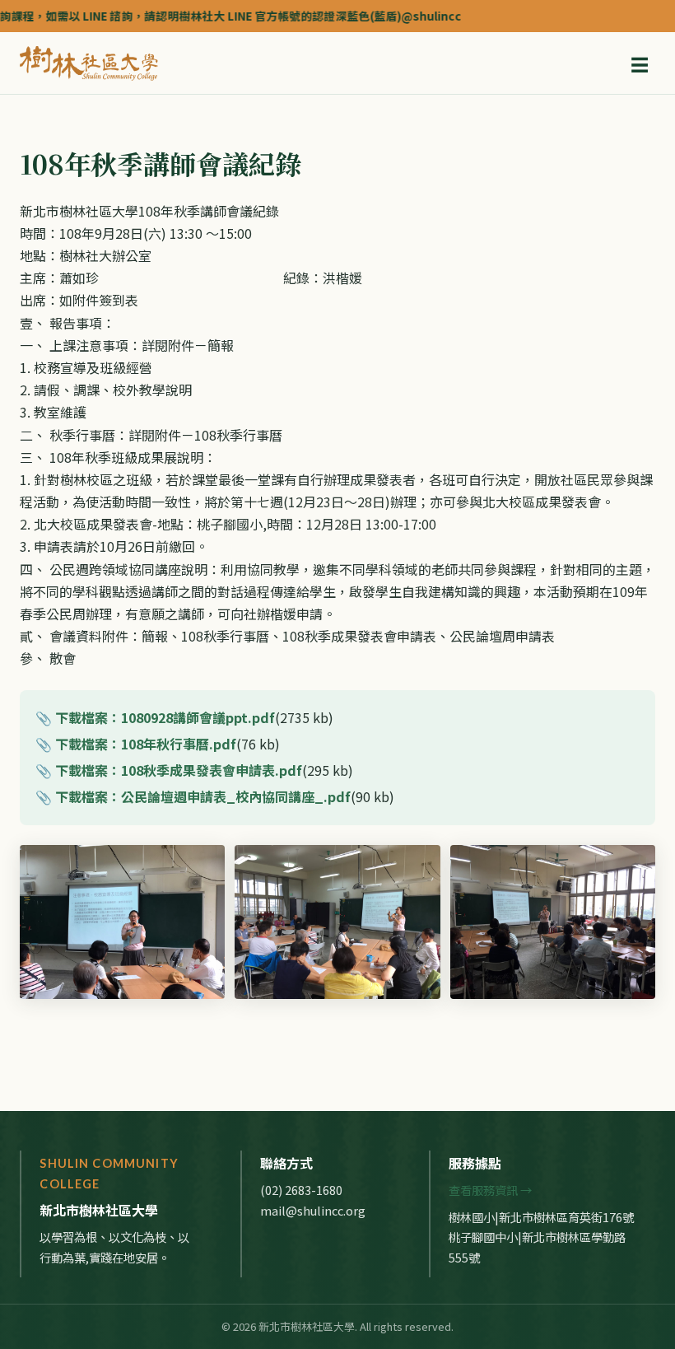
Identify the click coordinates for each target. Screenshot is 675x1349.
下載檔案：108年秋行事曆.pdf (145, 744)
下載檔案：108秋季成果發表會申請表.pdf (178, 770)
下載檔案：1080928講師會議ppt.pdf (165, 717)
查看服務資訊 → (490, 1189)
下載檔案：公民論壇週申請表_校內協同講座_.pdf (203, 796)
